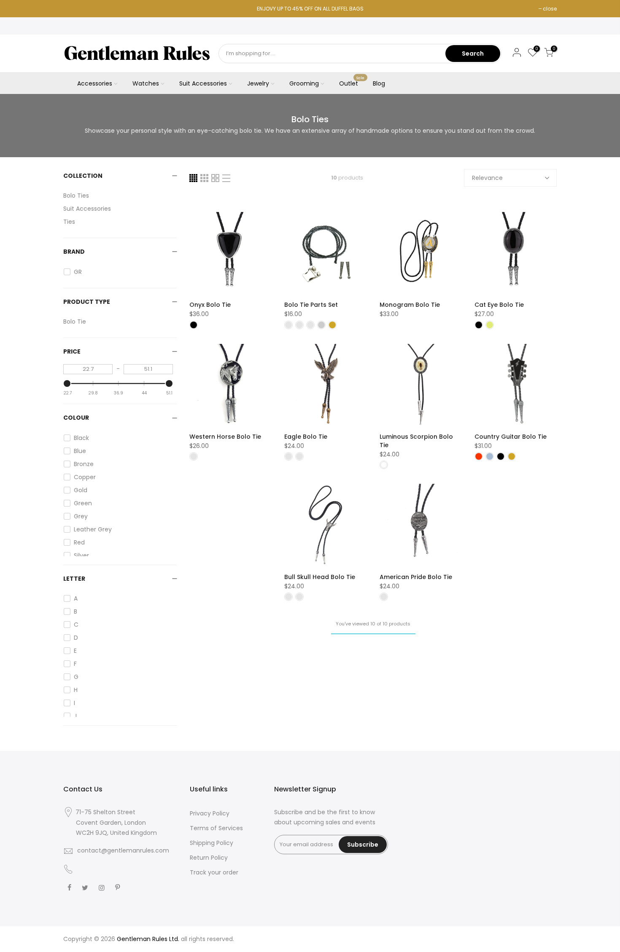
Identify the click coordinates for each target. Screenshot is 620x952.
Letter (74, 578)
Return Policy (209, 857)
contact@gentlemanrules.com (123, 850)
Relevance (487, 178)
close (550, 8)
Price (72, 351)
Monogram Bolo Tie (410, 304)
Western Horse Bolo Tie (225, 436)
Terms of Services (216, 828)
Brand (74, 251)
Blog (379, 83)
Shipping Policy (211, 843)
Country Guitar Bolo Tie (510, 436)
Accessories (94, 83)
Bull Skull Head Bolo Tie (319, 577)
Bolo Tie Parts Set (311, 304)
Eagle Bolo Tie (305, 436)
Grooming (304, 83)
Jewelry (258, 83)
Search (473, 53)
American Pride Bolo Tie (416, 577)
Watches (145, 83)
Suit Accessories (203, 83)
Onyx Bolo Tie (210, 304)
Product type (86, 302)
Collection (82, 176)
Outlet (352, 81)
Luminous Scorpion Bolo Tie (416, 440)
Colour (76, 417)
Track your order (214, 872)
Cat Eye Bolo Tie (499, 304)
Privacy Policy (209, 813)
